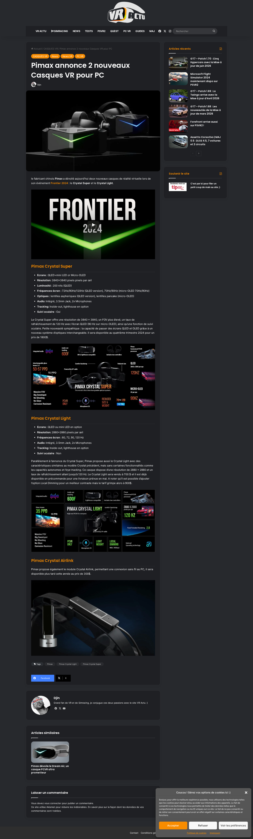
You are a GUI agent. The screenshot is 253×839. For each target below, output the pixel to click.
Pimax (50, 664)
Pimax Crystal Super (92, 664)
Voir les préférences (233, 825)
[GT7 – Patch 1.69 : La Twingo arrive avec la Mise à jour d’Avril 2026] (178, 95)
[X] (60, 708)
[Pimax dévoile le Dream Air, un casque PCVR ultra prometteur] (50, 752)
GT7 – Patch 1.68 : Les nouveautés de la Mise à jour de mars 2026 (205, 110)
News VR (67, 56)
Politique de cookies (196, 833)
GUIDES (140, 31)
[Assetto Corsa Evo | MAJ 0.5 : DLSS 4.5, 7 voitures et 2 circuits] (178, 141)
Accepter (173, 825)
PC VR (127, 31)
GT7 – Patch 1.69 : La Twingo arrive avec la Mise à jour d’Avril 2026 (204, 94)
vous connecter (52, 803)
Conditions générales (152, 832)
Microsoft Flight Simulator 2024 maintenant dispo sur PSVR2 (204, 79)
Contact (134, 832)
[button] (246, 792)
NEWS (76, 31)
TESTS (89, 31)
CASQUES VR (51, 48)
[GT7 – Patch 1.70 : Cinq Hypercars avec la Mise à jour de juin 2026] (178, 63)
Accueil (37, 48)
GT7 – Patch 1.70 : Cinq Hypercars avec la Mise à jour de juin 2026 (206, 62)
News (55, 56)
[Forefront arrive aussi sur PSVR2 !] (178, 126)
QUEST (114, 31)
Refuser (203, 825)
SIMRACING (61, 31)
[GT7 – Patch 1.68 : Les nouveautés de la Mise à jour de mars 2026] (178, 111)
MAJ (152, 31)
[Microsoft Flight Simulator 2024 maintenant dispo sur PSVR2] (178, 78)
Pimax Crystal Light (68, 664)
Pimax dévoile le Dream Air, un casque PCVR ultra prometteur (50, 769)
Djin (39, 84)
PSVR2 (102, 31)
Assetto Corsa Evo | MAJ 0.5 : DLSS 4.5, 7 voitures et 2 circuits (205, 140)
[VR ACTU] (126, 13)
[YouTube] (64, 708)
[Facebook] (56, 708)
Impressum (215, 833)
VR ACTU (41, 31)
